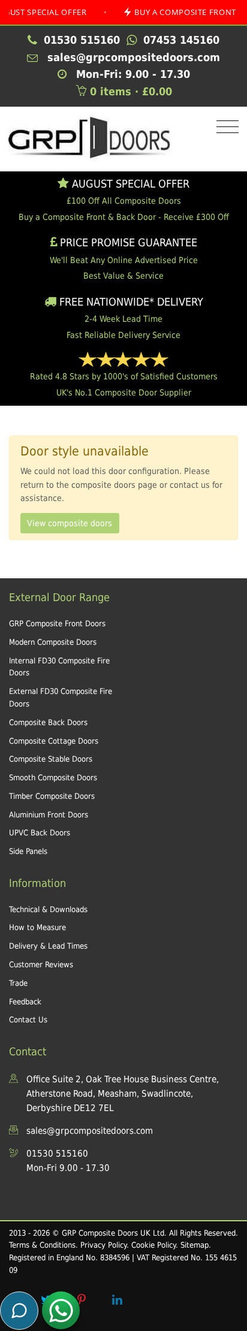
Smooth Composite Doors (53, 777)
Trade (18, 983)
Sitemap (194, 1245)
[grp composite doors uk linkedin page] (117, 1300)
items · (131, 91)
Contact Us (28, 1019)
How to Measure (37, 927)
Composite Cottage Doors (53, 741)
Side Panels (28, 851)
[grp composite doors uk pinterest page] (81, 1300)
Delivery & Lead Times (48, 945)
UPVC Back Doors (39, 832)
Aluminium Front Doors (48, 814)
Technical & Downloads (48, 909)
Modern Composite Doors (53, 642)
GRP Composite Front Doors (57, 623)
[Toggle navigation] (224, 127)
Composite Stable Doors (50, 758)
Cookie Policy (153, 1245)
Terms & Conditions (42, 1245)
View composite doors (69, 523)
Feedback (25, 1001)
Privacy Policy (103, 1245)
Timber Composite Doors (52, 796)
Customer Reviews (41, 964)
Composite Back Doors (48, 722)
